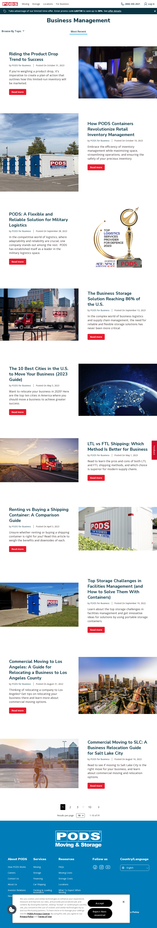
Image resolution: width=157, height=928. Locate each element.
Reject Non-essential (100, 913)
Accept (100, 903)
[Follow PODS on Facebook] (95, 867)
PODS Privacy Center (38, 913)
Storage (37, 872)
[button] (12, 909)
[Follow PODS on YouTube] (107, 867)
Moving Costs (65, 872)
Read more (18, 92)
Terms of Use (45, 916)
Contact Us (13, 878)
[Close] (123, 901)
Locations (63, 884)
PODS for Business (21, 65)
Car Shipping (39, 884)
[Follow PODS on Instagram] (101, 867)
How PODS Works (17, 866)
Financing (38, 878)
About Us (12, 884)
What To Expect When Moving (70, 891)
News (10, 896)
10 (89, 807)
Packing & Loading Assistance (42, 891)
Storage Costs (66, 878)
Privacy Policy (131, 912)
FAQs (61, 866)
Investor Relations (17, 890)
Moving (37, 866)
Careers (11, 872)
